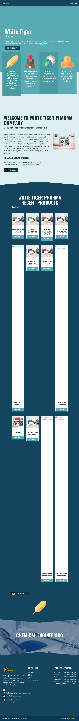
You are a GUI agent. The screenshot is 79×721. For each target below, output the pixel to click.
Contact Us (35, 681)
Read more (18, 237)
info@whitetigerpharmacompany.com (16, 693)
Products (34, 678)
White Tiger (72, 718)
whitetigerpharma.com (15, 696)
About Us (13, 170)
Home (33, 672)
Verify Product (12, 48)
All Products (22, 593)
